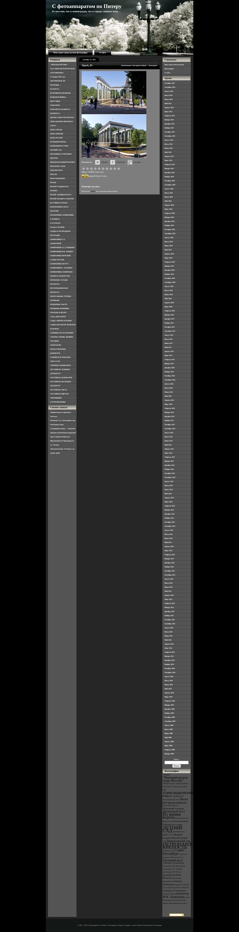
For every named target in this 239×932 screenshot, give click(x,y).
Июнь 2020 (169, 197)
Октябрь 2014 (170, 473)
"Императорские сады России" (175, 778)
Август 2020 (169, 189)
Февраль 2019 (170, 262)
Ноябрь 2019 (169, 225)
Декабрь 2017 (169, 319)
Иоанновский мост (181, 818)
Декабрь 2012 (169, 563)
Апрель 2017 (169, 351)
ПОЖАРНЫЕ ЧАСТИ (58, 304)
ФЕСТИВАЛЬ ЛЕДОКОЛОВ (61, 377)
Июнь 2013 (169, 538)
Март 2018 (168, 307)
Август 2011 (169, 628)
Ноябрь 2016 (169, 372)
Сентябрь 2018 (170, 282)
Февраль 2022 (170, 116)
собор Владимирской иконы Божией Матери (176, 900)
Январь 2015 (169, 461)
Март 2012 (168, 599)
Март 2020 (168, 209)
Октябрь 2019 (170, 229)
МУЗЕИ (53, 182)
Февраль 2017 (170, 359)
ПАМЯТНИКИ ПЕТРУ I (59, 264)
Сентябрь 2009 (170, 721)
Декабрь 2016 (169, 368)
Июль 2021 (169, 144)
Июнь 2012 (169, 587)
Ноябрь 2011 (169, 615)
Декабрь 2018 (169, 270)
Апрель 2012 (169, 595)
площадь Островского (174, 890)
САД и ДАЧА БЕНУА (58, 316)
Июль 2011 (169, 632)
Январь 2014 (169, 510)
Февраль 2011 (170, 652)
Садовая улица (168, 851)
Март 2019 (168, 258)
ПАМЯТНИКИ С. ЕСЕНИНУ (61, 268)
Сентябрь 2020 (170, 185)
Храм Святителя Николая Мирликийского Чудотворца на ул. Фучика (62, 441)
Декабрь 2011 (169, 611)
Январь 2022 (169, 120)
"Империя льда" (169, 783)
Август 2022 (169, 91)
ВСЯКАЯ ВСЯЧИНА (58, 97)
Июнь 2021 (169, 148)
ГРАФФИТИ (55, 105)
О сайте (102, 53)
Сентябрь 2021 (170, 136)
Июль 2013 (169, 534)
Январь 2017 (169, 363)
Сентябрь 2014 (170, 477)
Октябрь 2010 (170, 668)
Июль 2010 (169, 680)
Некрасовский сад (178, 841)
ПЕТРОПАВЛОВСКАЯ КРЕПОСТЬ (186, 846)
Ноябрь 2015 (169, 420)
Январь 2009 (169, 754)
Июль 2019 (169, 242)
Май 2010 (168, 689)
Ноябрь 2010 (169, 664)
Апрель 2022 (169, 107)
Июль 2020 (169, 193)
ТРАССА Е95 (55, 361)
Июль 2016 (169, 388)
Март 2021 (168, 160)
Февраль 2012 (170, 603)
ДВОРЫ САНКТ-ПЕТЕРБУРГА (62, 117)
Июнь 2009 (169, 733)
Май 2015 (168, 445)
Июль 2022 (169, 95)
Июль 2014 (169, 485)
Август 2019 (169, 237)
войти (93, 191)
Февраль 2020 (170, 213)
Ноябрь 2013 (169, 518)
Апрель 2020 (169, 205)
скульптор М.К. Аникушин (176, 895)
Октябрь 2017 (170, 327)
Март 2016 (168, 404)
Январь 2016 (169, 412)
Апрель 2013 (169, 546)
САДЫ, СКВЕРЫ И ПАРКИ (61, 321)
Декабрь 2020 (169, 172)
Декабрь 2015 (169, 416)
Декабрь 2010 (169, 660)
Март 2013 (168, 550)
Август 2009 (169, 725)
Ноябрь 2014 (169, 469)
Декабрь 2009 (169, 709)
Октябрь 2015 (170, 424)
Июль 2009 (169, 729)
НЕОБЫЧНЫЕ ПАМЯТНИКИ (62, 215)
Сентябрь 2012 (170, 575)
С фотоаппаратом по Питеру (87, 6)
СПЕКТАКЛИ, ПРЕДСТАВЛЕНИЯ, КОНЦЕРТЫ (58, 349)
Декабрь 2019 (169, 221)
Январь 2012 (169, 607)
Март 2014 (168, 502)
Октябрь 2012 (170, 571)
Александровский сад (178, 794)
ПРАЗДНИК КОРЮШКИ (59, 308)
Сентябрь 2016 (170, 380)
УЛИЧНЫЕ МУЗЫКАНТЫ (60, 365)
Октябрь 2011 (170, 620)
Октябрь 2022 (170, 83)
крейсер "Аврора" (183, 885)
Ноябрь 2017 (169, 323)
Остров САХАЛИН (57, 227)
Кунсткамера (177, 825)
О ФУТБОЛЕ (55, 223)
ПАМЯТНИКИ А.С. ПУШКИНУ (62, 247)
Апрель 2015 (169, 449)
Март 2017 (168, 355)
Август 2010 (169, 676)
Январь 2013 (169, 559)
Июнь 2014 (169, 489)
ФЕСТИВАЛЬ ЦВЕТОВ (59, 394)
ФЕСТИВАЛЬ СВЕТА (58, 390)
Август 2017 (169, 335)
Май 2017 (168, 347)
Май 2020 (168, 201)
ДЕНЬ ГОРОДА (56, 130)
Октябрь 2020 (170, 181)
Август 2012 (169, 579)
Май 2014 (168, 494)
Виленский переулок (171, 805)
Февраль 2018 (170, 311)
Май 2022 (168, 103)
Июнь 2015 (169, 441)
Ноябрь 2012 (169, 567)
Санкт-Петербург (174, 852)
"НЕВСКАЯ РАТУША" (59, 65)
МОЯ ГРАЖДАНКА (57, 178)
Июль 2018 (169, 290)
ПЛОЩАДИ (54, 300)
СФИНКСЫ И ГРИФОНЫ (60, 357)
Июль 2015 (169, 437)
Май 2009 (168, 737)
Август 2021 (169, 140)
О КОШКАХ (55, 219)
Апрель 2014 (169, 498)
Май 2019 (168, 250)
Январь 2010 (169, 705)
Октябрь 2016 (170, 376)
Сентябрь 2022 (170, 87)
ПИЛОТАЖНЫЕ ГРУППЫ (60, 296)
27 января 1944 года (57, 77)
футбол (184, 903)
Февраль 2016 (170, 408)
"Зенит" (167, 774)
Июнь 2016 (169, 392)
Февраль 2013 (170, 554)
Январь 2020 (169, 217)
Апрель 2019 (169, 254)
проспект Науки (169, 894)
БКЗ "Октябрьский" (176, 796)
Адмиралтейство (181, 783)
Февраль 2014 (170, 506)
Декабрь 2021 (169, 124)
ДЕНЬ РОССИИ (56, 138)
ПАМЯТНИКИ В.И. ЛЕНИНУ (61, 251)
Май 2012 (168, 591)
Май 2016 (168, 396)
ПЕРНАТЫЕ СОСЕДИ (58, 280)
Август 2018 (169, 286)
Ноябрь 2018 (169, 274)
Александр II (168, 786)
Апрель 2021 (169, 156)
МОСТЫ (53, 174)
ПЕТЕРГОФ (55, 284)
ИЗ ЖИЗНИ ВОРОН (58, 142)
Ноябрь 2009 (169, 713)
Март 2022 (168, 111)
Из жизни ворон (172, 816)
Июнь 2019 (169, 246)
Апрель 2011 (169, 644)
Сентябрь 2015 (170, 429)
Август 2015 (169, 433)
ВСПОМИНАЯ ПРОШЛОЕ (60, 93)
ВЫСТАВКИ (55, 101)
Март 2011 (168, 648)
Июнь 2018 (169, 294)
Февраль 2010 (170, 701)
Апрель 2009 (169, 741)
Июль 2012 (169, 583)
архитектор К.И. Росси (172, 872)
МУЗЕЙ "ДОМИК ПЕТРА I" (61, 195)
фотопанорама (175, 903)
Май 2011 (168, 640)
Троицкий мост (173, 860)
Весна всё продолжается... (175, 800)
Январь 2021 (169, 168)
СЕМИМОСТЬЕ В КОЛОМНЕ (61, 333)
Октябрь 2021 (170, 132)
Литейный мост (179, 832)
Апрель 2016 (169, 400)
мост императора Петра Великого (176, 887)
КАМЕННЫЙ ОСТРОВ (59, 146)
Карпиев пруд (168, 821)
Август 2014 (169, 481)
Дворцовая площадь (173, 808)
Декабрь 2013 (169, 514)
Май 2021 (168, 152)
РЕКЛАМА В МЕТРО (58, 312)
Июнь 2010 (169, 685)
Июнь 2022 (169, 99)
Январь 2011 (169, 656)
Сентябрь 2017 (170, 331)
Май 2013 (168, 542)
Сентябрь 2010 (170, 672)
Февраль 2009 (170, 750)
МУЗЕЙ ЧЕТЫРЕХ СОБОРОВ (62, 199)
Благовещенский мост (171, 799)
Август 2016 (169, 384)
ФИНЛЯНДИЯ (55, 398)
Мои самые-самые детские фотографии (70, 53)
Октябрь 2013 (170, 522)
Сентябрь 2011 (170, 624)
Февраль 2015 (170, 457)
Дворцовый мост (174, 811)
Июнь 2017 (169, 343)
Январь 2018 (169, 315)
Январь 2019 (169, 266)
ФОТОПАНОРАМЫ (58, 402)
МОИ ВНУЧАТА (56, 170)
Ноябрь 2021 (169, 128)
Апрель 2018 (169, 303)
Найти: (176, 759)
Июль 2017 (169, 339)
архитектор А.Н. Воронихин (174, 866)
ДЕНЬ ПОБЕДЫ (56, 134)
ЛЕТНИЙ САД (55, 150)
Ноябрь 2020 (169, 177)
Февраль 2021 (170, 164)
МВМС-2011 (168, 835)
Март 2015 (168, 453)
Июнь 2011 (169, 636)
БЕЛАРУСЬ (54, 89)
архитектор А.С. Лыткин (172, 869)
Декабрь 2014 (169, 465)
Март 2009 (168, 746)
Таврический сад (176, 857)
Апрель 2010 (169, 693)
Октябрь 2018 (170, 278)
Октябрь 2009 (170, 717)
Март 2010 (168, 697)
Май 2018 (168, 298)
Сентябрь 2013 (170, 526)
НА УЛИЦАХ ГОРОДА (58, 203)
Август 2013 (169, 530)
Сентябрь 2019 (170, 233)
